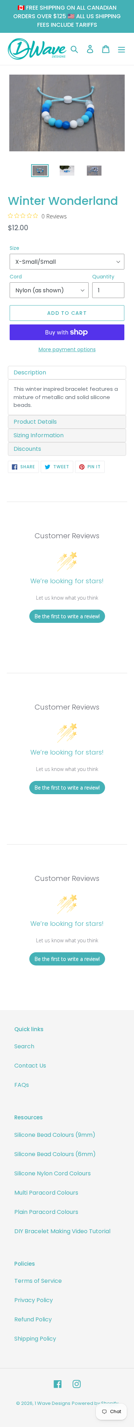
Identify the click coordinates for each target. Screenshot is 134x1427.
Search (24, 1046)
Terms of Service (38, 1281)
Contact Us (30, 1066)
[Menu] (121, 49)
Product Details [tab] (35, 422)
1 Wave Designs (52, 1403)
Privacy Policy (33, 1300)
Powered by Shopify (95, 1403)
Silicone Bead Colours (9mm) (54, 1135)
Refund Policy (33, 1319)
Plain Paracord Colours (46, 1212)
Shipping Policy (35, 1339)
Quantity (103, 276)
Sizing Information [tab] (39, 435)
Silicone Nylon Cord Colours (52, 1173)
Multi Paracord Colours (46, 1193)
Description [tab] (30, 372)
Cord (16, 276)
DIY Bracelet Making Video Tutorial (62, 1231)
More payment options (67, 349)
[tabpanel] (67, 397)
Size (14, 248)
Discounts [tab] (27, 449)
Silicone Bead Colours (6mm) (55, 1154)
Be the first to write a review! (67, 616)
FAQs (21, 1085)
